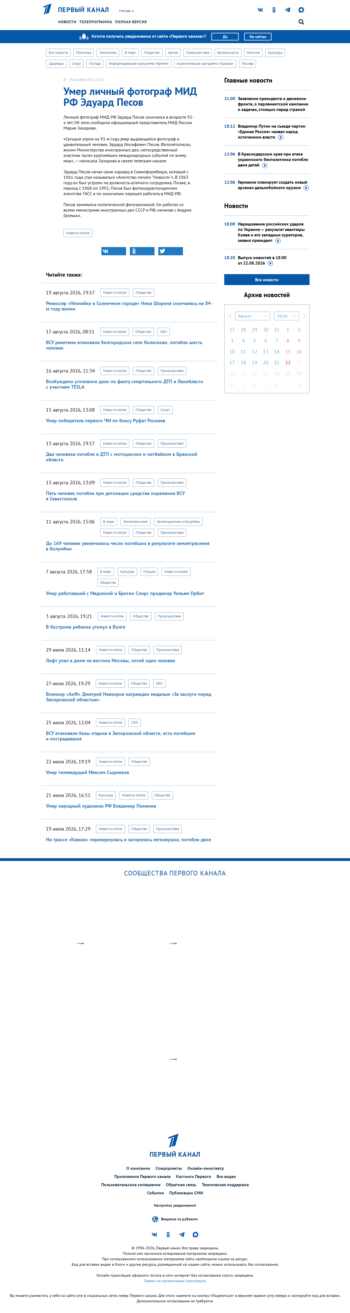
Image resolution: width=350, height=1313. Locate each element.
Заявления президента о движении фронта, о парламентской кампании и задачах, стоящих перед (273, 104)
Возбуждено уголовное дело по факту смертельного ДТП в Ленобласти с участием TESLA (124, 384)
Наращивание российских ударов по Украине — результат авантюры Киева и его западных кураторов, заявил (271, 232)
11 (243, 351)
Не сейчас (258, 36)
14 (276, 351)
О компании (138, 1168)
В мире (130, 52)
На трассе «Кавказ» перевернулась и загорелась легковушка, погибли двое (128, 839)
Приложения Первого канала (142, 1176)
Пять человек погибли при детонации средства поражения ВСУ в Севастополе (115, 496)
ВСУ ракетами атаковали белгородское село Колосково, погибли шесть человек (124, 345)
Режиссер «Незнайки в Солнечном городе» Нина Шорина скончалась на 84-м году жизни (129, 306)
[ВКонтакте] (113, 251)
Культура (275, 52)
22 (288, 362)
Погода (95, 63)
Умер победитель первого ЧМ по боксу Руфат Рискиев (105, 420)
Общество (152, 52)
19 (254, 362)
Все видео (226, 1176)
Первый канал (83, 10)
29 (254, 330)
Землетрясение (135, 521)
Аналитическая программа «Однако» (205, 63)
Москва (247, 63)
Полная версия (131, 21)
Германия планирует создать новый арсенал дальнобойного (272, 184)
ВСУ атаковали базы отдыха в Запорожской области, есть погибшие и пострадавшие (120, 736)
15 (288, 351)
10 (232, 351)
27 (232, 330)
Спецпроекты (169, 1168)
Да (225, 36)
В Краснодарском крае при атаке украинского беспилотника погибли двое (273, 159)
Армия (173, 52)
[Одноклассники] (142, 251)
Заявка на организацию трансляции (175, 1280)
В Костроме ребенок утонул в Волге (85, 627)
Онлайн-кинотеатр (205, 1168)
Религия (253, 52)
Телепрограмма (95, 21)
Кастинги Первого (193, 1176)
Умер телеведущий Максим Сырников (87, 772)
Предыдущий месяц (230, 316)
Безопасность (228, 52)
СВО (163, 331)
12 (254, 351)
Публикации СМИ (186, 1192)
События (155, 1192)
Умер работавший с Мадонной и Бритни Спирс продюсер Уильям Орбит (125, 593)
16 (299, 351)
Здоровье (56, 63)
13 (266, 351)
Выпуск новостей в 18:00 (262, 260)
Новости (67, 21)
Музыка (149, 571)
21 (276, 362)
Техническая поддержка (225, 1184)
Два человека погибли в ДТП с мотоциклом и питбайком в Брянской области (121, 457)
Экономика (107, 52)
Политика (83, 52)
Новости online (78, 233)
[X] (170, 251)
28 (243, 330)
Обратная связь (181, 1184)
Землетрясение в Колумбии (178, 521)
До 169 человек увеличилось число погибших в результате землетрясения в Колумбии (127, 546)
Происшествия (197, 52)
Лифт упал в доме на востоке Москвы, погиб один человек (110, 660)
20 (266, 362)
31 (276, 330)
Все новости (58, 52)
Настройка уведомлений (175, 1205)
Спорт (76, 63)
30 (266, 330)
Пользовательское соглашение (131, 1184)
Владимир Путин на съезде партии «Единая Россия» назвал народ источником (271, 131)
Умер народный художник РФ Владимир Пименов (101, 806)
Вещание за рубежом (179, 1218)
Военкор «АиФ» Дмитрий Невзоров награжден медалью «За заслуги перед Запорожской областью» (128, 697)
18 (243, 362)
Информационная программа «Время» (138, 63)
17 (232, 362)
